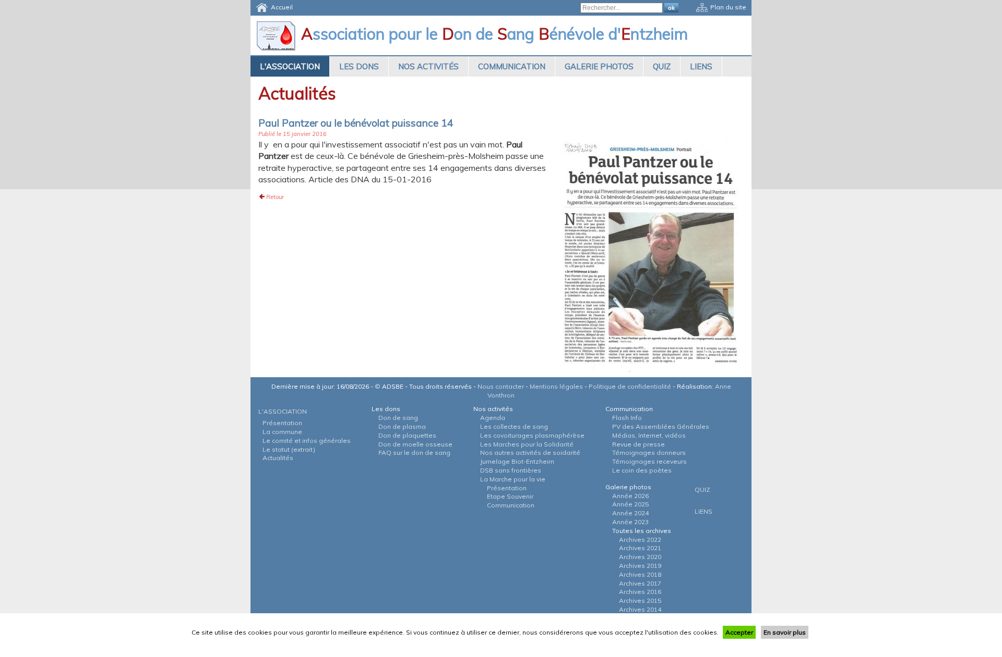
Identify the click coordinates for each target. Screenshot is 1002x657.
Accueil (282, 7)
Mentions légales (556, 386)
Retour (275, 197)
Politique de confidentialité (630, 386)
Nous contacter (501, 386)
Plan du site (728, 7)
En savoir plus (785, 632)
